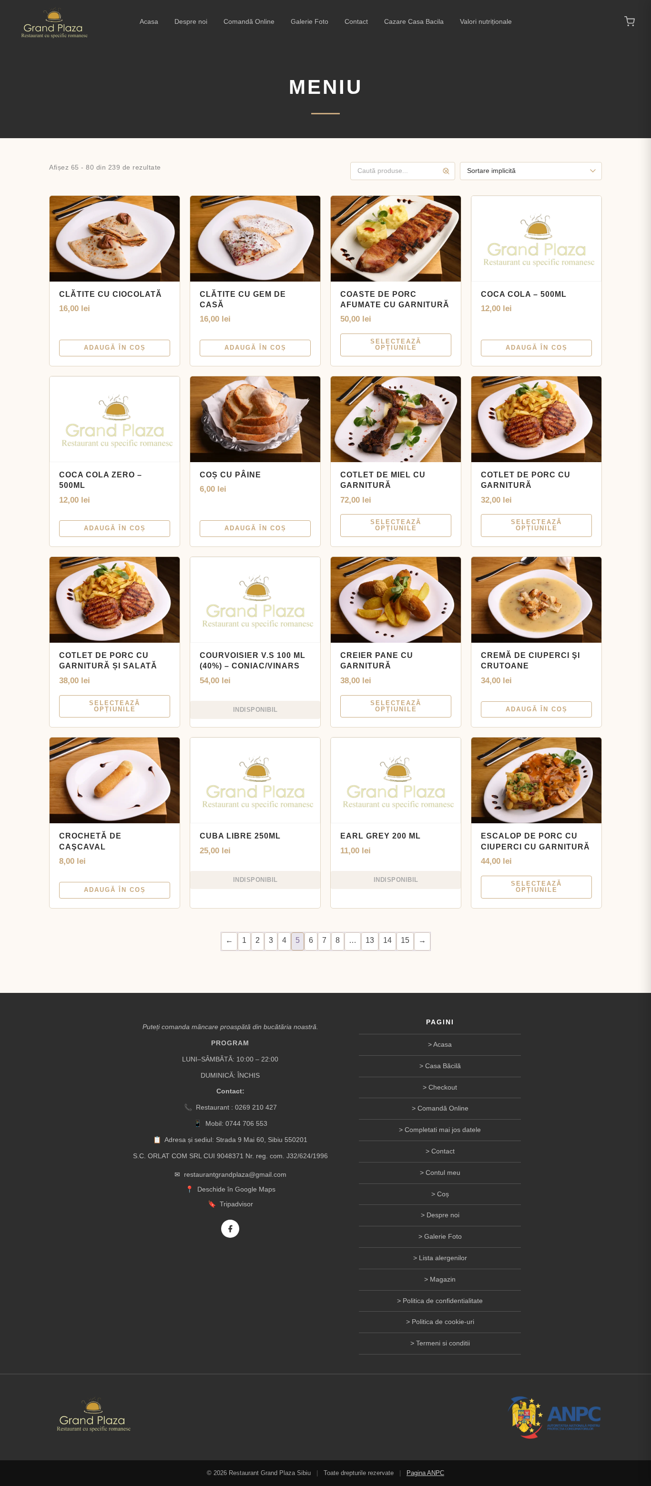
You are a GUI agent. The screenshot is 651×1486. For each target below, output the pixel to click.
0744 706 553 (246, 1123)
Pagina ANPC (425, 1472)
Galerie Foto (309, 21)
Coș (443, 1194)
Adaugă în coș (115, 347)
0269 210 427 (256, 1107)
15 (405, 940)
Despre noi (190, 21)
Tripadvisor (236, 1204)
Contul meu (443, 1172)
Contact (356, 21)
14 (387, 940)
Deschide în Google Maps (236, 1189)
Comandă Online (249, 21)
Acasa (149, 21)
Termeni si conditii (443, 1343)
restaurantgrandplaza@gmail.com (235, 1174)
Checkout (442, 1087)
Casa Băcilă (443, 1066)
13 (370, 940)
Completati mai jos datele (443, 1129)
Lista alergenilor (443, 1258)
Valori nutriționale (486, 21)
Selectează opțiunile (395, 344)
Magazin (443, 1279)
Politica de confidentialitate (443, 1300)
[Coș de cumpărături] (629, 21)
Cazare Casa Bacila (414, 21)
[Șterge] (446, 171)
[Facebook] (230, 1229)
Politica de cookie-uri (443, 1321)
